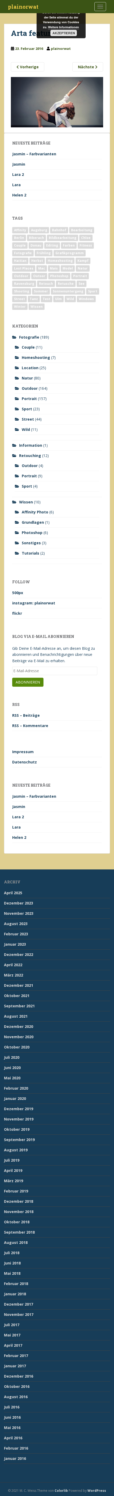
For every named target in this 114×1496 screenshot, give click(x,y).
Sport (92, 291)
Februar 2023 (16, 933)
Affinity (20, 230)
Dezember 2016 (18, 1376)
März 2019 (13, 1180)
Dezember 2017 (18, 1304)
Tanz (34, 299)
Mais (54, 268)
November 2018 (18, 1211)
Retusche (66, 283)
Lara (16, 184)
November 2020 (18, 1036)
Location (30, 367)
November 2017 (18, 1314)
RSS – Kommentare (30, 725)
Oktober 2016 (16, 1386)
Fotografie (23, 253)
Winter (20, 306)
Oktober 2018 (16, 1221)
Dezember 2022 (18, 954)
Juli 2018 (11, 1252)
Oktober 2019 (16, 1129)
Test (46, 299)
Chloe (86, 237)
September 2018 (19, 1232)
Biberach (36, 237)
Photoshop (59, 276)
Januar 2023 (15, 944)
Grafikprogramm (69, 253)
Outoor (39, 276)
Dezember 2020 (18, 1026)
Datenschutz (24, 761)
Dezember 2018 (18, 1201)
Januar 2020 (15, 1098)
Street (19, 299)
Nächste (86, 66)
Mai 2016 (12, 1427)
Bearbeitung (81, 230)
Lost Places (23, 268)
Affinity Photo (35, 511)
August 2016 (16, 1396)
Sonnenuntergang (68, 291)
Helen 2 (19, 195)
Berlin (19, 237)
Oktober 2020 (16, 1047)
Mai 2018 (12, 1273)
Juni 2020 (12, 1067)
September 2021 (19, 1005)
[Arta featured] (57, 101)
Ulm (58, 299)
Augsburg (39, 230)
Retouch (46, 283)
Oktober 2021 (16, 995)
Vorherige (29, 66)
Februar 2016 (16, 1448)
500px (17, 592)
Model (68, 268)
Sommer (41, 291)
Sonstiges (31, 542)
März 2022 (13, 975)
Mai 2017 (12, 1335)
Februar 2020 (16, 1088)
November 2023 (18, 913)
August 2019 (16, 1149)
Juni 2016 (12, 1417)
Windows (86, 299)
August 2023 (16, 923)
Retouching (30, 455)
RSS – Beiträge (26, 715)
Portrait (80, 276)
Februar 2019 (16, 1191)
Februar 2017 (16, 1355)
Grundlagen (33, 522)
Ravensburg (24, 283)
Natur (83, 268)
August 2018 (16, 1242)
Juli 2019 (11, 1160)
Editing (52, 245)
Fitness (86, 245)
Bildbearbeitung (62, 237)
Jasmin (18, 164)
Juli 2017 (11, 1324)
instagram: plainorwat (33, 602)
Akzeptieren (63, 33)
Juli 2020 (11, 1057)
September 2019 (19, 1139)
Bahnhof (59, 230)
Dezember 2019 (18, 1108)
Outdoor (21, 276)
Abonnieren (28, 682)
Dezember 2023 (18, 903)
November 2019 (18, 1119)
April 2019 (13, 1170)
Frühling (44, 253)
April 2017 (13, 1345)
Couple (20, 245)
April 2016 (13, 1437)
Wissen (36, 306)
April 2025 (13, 892)
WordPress (96, 1490)
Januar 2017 (15, 1365)
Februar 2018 (16, 1283)
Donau (35, 245)
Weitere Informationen (63, 27)
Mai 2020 (12, 1077)
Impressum (23, 751)
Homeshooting (60, 260)
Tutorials (30, 553)
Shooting (21, 291)
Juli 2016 (11, 1407)
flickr (17, 613)
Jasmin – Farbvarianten (34, 153)
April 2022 (13, 964)
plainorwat (23, 6)
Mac (41, 268)
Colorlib (61, 1490)
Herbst (37, 260)
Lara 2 (18, 174)
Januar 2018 (15, 1293)
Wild (70, 299)
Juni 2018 (12, 1263)
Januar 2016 (15, 1458)
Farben (69, 245)
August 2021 (16, 1016)
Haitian (20, 260)
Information (30, 445)
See (81, 283)
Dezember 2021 (18, 985)
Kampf (83, 260)
